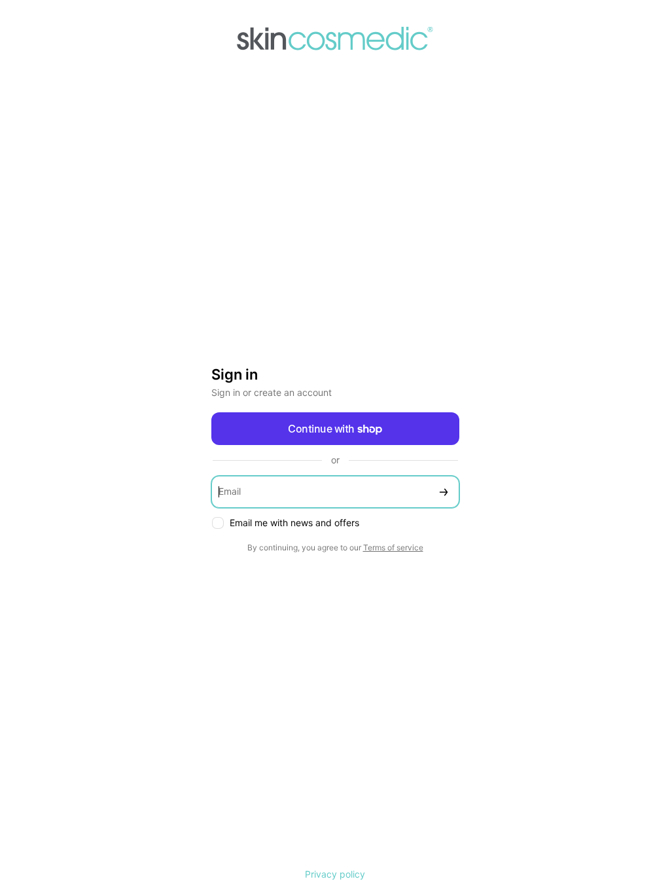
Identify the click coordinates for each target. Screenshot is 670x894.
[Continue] (443, 491)
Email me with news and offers (294, 522)
